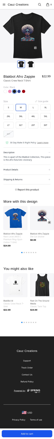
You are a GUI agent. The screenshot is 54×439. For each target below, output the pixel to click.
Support (27, 360)
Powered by (19, 390)
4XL (33, 116)
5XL (45, 116)
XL (45, 107)
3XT (45, 125)
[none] (41, 101)
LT (8, 125)
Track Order (27, 367)
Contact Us (27, 374)
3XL (20, 116)
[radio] (8, 107)
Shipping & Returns (12, 179)
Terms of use (36, 420)
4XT (8, 134)
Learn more (42, 142)
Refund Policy (27, 381)
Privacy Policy (18, 420)
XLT (20, 125)
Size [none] (5, 101)
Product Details (10, 169)
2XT (33, 125)
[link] (15, 218)
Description (9, 152)
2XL (8, 116)
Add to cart (27, 433)
